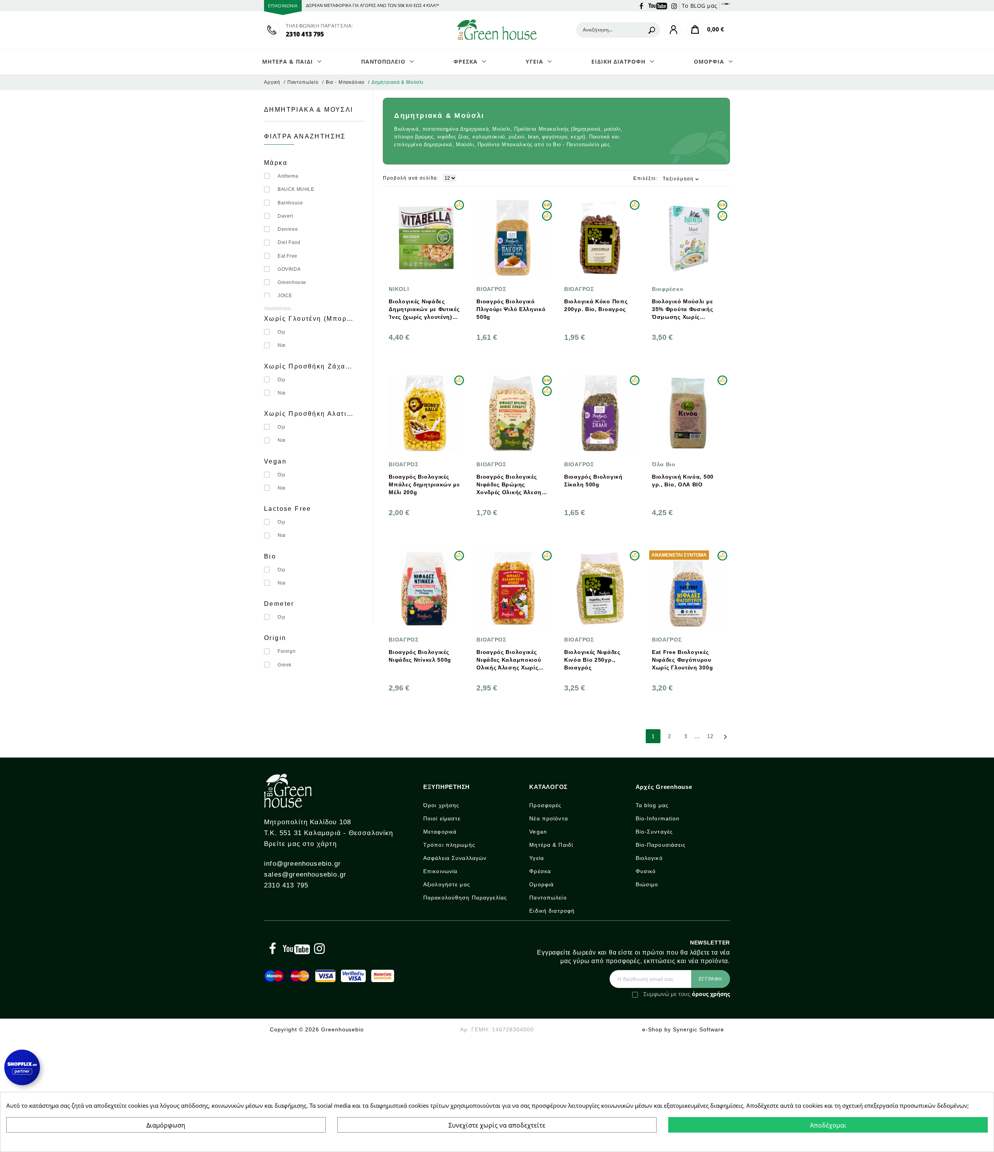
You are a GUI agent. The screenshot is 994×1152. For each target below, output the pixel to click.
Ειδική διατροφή (552, 911)
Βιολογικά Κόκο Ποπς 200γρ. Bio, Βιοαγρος (595, 305)
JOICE (285, 295)
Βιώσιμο (647, 884)
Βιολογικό (649, 858)
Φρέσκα (540, 871)
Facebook (641, 5)
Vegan (538, 832)
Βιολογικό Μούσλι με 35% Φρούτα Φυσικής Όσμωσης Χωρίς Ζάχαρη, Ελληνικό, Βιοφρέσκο (682, 309)
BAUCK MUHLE (296, 189)
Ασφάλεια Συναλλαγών (455, 858)
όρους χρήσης (711, 994)
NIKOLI (399, 289)
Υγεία (536, 858)
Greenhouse (292, 282)
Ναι (282, 345)
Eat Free (287, 256)
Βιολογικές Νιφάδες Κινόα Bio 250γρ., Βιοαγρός (592, 660)
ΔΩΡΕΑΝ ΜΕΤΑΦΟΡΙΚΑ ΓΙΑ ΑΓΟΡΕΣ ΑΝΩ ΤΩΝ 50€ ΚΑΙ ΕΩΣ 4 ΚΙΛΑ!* (372, 5)
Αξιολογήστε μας (446, 884)
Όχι (281, 332)
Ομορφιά (541, 884)
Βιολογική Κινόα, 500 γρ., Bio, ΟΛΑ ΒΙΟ (683, 481)
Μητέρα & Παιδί (551, 845)
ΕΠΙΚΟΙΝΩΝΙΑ (283, 6)
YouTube (658, 5)
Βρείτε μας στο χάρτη (300, 844)
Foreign (286, 651)
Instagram (674, 5)
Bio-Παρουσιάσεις (661, 845)
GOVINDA (289, 269)
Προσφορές (545, 805)
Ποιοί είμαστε (442, 818)
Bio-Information (658, 818)
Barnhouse (290, 203)
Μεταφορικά (440, 832)
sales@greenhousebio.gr (305, 874)
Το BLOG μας (700, 5)
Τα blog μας (652, 805)
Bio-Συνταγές (654, 832)
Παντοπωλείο (548, 897)
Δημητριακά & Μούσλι (308, 109)
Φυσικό (646, 871)
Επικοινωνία (440, 871)
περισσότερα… (279, 308)
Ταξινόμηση (681, 179)
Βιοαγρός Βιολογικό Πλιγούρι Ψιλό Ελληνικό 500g (511, 309)
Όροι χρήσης (441, 805)
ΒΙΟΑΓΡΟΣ (491, 289)
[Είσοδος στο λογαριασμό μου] (673, 30)
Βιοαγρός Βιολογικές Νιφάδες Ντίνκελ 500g (420, 656)
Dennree (288, 229)
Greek (285, 665)
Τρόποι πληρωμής (449, 845)
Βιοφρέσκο (667, 289)
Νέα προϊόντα (548, 818)
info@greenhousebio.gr (302, 863)
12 (710, 736)
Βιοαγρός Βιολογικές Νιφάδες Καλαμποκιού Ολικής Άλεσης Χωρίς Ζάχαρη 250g (508, 660)
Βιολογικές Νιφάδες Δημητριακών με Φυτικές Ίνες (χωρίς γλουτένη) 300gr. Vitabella (424, 309)
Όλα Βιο (664, 464)
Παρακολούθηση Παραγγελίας (465, 897)
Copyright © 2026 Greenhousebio (317, 1029)
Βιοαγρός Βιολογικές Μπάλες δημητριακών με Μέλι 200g (424, 484)
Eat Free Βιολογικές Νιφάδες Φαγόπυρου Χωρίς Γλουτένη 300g (682, 660)
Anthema (288, 176)
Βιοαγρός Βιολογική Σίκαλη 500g (593, 481)
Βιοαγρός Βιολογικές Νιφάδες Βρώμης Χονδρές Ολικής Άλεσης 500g (510, 485)
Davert (285, 216)
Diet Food (289, 242)
